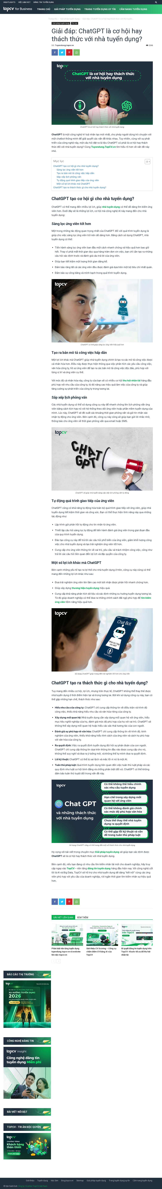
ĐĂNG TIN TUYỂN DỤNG (44, 2)
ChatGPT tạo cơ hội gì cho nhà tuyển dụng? (76, 166)
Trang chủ (43, 9)
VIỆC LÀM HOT (24, 2)
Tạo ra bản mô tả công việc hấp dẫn (75, 173)
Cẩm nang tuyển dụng (133, 9)
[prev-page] (54, 961)
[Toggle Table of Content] (146, 161)
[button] (156, 2)
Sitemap (80, 1180)
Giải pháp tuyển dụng (67, 9)
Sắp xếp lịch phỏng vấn (69, 176)
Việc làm (54, 1180)
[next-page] (59, 961)
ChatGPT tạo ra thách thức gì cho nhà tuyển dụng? (79, 187)
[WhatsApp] (76, 52)
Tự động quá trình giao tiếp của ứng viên (78, 180)
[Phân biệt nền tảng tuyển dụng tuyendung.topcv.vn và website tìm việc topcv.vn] (67, 935)
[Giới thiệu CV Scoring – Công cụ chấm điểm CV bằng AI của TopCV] (102, 935)
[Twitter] (62, 52)
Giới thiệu (30, 1180)
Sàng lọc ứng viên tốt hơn (70, 169)
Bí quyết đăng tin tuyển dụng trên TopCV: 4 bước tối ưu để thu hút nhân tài (136, 951)
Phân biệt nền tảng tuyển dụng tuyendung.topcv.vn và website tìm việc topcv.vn (66, 951)
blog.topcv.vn (67, 1180)
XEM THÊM (82, 917)
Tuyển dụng (42, 1180)
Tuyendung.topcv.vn (64, 45)
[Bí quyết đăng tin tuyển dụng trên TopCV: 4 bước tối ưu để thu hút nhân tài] (137, 935)
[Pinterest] (69, 52)
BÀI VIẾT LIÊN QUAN (63, 917)
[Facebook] (55, 52)
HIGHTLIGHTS (9, 2)
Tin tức (42, 18)
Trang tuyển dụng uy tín (100, 9)
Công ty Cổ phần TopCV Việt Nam (32, 1186)
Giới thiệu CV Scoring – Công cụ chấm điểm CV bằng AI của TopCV (101, 951)
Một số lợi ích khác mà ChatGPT (73, 183)
